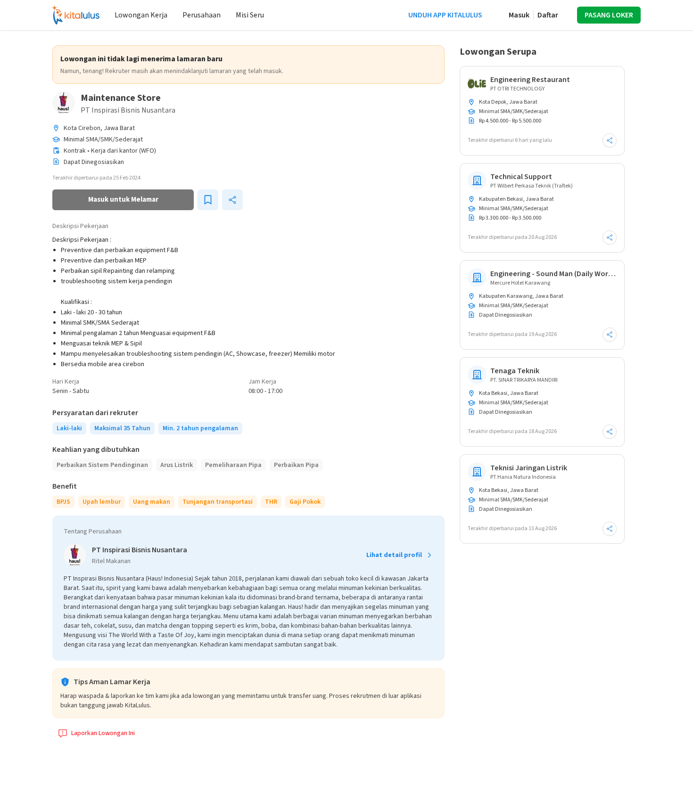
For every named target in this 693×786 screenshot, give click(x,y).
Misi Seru (250, 15)
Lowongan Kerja (141, 15)
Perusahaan (201, 15)
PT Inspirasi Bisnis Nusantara (128, 110)
